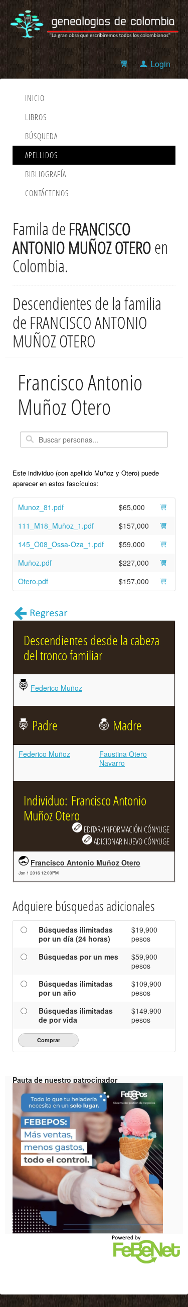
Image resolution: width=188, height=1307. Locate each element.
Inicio (35, 98)
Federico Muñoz (56, 688)
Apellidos (41, 155)
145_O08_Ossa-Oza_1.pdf (61, 544)
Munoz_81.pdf (41, 507)
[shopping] (125, 64)
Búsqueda (41, 136)
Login (160, 64)
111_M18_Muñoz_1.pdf (56, 526)
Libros (36, 117)
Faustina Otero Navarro (123, 758)
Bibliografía (45, 174)
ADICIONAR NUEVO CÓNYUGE (130, 841)
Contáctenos (47, 193)
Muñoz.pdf (35, 563)
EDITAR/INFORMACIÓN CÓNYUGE (125, 829)
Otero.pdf (33, 581)
